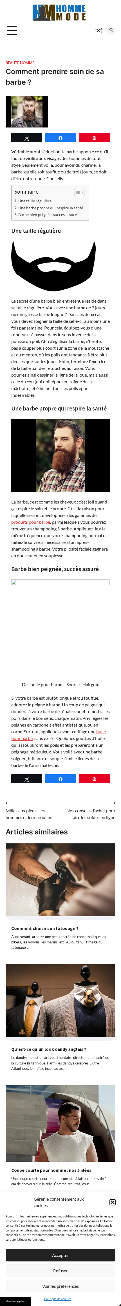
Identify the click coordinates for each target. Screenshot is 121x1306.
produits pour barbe (30, 522)
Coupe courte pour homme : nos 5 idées (51, 1170)
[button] (112, 1202)
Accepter (60, 1255)
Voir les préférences (60, 1286)
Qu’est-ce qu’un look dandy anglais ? (48, 1049)
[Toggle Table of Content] (76, 192)
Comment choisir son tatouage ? (45, 928)
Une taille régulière (34, 200)
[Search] (111, 30)
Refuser (60, 1270)
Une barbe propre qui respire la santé (50, 207)
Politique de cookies (57, 1299)
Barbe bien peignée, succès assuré (47, 214)
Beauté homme (20, 63)
